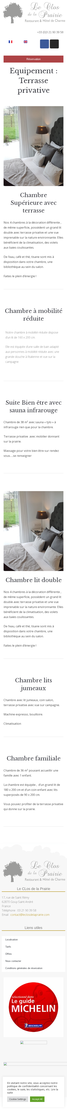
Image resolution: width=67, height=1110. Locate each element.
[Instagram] (54, 43)
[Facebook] (44, 43)
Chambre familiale (34, 758)
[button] (6, 32)
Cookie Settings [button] (17, 1099)
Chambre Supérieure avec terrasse (34, 203)
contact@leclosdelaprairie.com (29, 915)
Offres (8, 954)
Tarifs (8, 946)
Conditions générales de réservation (23, 968)
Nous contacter (13, 961)
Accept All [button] (37, 1099)
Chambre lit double (34, 580)
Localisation (11, 939)
